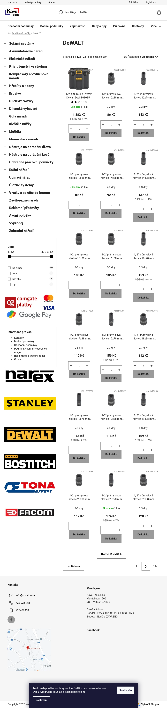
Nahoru (75, 566)
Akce (32, 273)
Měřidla (15, 132)
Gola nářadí (18, 116)
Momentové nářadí (23, 139)
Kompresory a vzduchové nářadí (28, 76)
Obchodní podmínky (25, 345)
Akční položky (20, 215)
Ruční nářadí (19, 170)
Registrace (150, 2)
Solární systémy (21, 43)
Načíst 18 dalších (111, 554)
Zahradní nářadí (21, 231)
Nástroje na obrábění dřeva (30, 147)
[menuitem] (20, 26)
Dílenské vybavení (23, 109)
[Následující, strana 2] (146, 566)
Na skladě (32, 268)
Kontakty (12, 2)
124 (155, 566)
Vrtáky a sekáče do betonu (29, 193)
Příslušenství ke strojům (28, 66)
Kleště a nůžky (20, 124)
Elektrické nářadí (22, 59)
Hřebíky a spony (21, 86)
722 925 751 (23, 602)
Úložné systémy (21, 185)
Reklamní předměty (24, 208)
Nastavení (41, 700)
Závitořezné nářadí (23, 200)
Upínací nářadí (20, 177)
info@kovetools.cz (26, 595)
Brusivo (15, 93)
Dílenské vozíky (21, 101)
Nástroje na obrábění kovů (29, 154)
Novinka (32, 279)
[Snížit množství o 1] (70, 129)
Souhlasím (125, 690)
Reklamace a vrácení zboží (29, 355)
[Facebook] (11, 619)
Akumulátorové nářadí (26, 51)
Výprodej (16, 223)
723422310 (22, 610)
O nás (17, 359)
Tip (32, 284)
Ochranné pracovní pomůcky (31, 162)
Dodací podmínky (32, 2)
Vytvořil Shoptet (150, 704)
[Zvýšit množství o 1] (87, 129)
